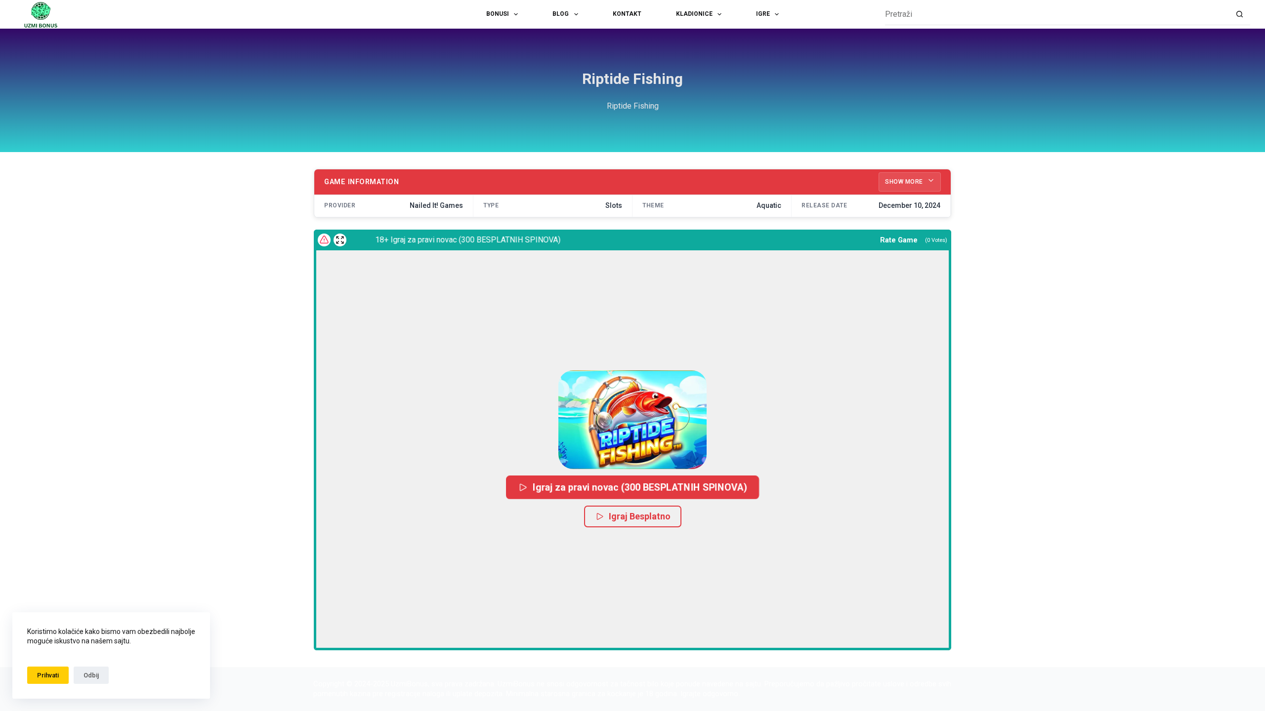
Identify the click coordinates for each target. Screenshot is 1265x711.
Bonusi (497, 13)
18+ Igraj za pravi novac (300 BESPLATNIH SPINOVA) (455, 239)
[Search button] (1239, 14)
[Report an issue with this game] (324, 240)
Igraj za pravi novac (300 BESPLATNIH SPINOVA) (640, 487)
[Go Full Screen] (340, 240)
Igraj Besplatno (640, 516)
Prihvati (48, 675)
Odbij (91, 675)
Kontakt (627, 13)
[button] (632, 419)
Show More (905, 181)
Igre (763, 13)
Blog (560, 13)
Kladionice (694, 13)
